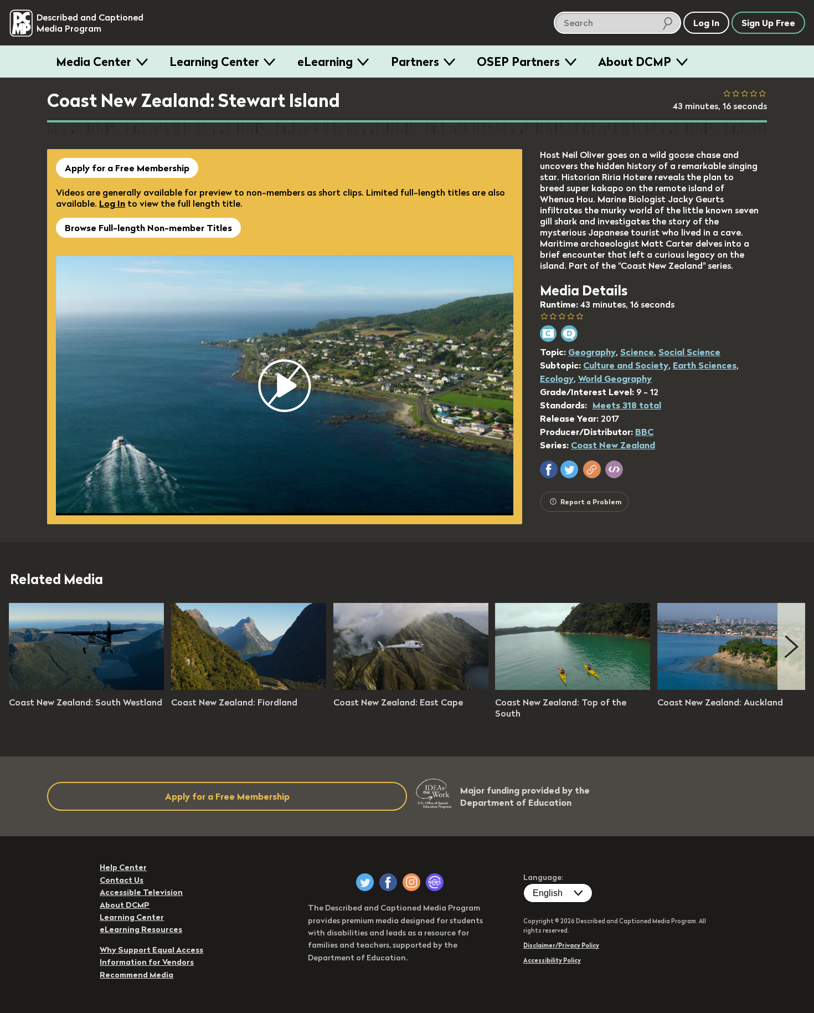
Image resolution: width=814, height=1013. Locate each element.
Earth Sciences (704, 365)
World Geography (615, 378)
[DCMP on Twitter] (365, 882)
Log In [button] (706, 22)
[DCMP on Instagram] (411, 882)
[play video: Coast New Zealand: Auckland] (734, 686)
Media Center (93, 61)
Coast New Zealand (613, 445)
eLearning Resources (141, 929)
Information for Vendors (147, 962)
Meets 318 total (627, 405)
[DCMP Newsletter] (435, 882)
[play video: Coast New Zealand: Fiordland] (248, 686)
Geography (592, 351)
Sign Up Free (768, 22)
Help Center (123, 867)
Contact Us (121, 880)
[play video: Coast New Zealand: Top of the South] (572, 686)
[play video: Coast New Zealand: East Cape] (410, 686)
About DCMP (634, 61)
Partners (415, 61)
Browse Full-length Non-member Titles (148, 227)
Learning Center (214, 61)
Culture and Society (625, 365)
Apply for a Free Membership (127, 167)
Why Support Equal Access (151, 950)
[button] (549, 469)
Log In (112, 203)
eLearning (325, 61)
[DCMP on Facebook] (388, 882)
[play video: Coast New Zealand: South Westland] (86, 686)
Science (637, 351)
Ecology (557, 378)
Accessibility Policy (552, 960)
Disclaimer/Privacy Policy (561, 945)
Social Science (689, 351)
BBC (644, 431)
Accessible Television (141, 892)
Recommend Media (136, 975)
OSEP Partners (518, 61)
